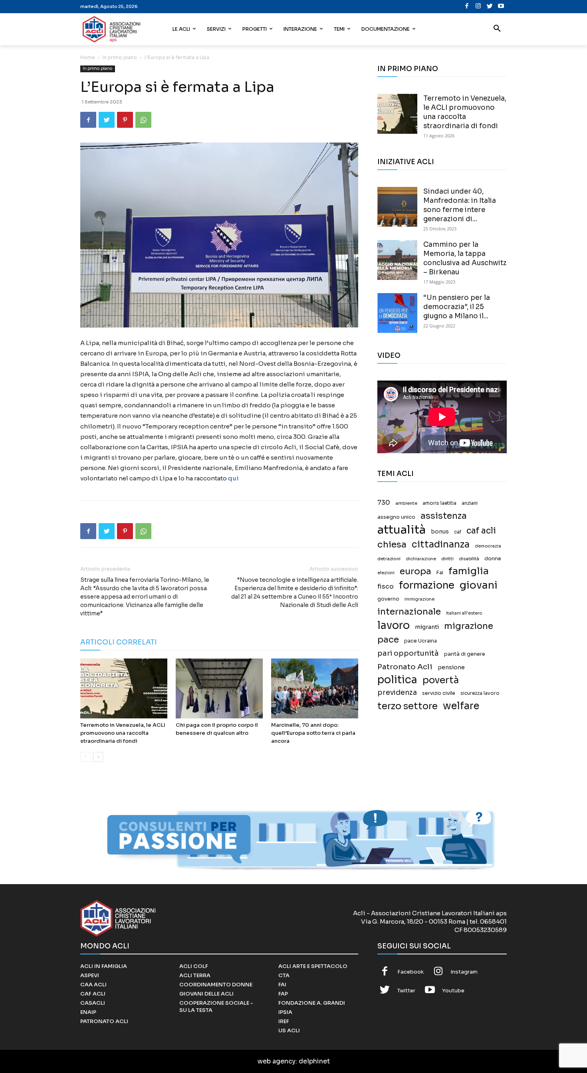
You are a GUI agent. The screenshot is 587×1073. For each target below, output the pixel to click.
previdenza (397, 692)
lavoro (393, 625)
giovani (479, 585)
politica (397, 680)
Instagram (464, 971)
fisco (385, 586)
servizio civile (438, 693)
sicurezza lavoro (480, 693)
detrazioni (389, 558)
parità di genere (464, 654)
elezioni (386, 572)
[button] (497, 29)
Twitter (406, 990)
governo (388, 599)
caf (457, 532)
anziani (470, 503)
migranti (427, 627)
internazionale (409, 611)
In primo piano (120, 57)
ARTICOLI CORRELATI (118, 642)
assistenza (443, 516)
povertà (440, 680)
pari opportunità (408, 653)
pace (388, 639)
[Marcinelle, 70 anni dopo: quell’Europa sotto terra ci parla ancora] (314, 688)
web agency (276, 1061)
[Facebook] (467, 6)
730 (383, 503)
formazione (426, 585)
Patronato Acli (404, 666)
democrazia (488, 546)
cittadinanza (441, 544)
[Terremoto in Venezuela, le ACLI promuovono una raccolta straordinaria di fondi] (123, 688)
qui (233, 478)
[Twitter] (490, 6)
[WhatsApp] (143, 120)
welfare (461, 706)
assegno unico (396, 517)
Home (87, 57)
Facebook (410, 971)
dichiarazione (421, 558)
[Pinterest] (125, 120)
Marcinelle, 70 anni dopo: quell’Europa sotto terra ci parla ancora (313, 733)
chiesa (392, 544)
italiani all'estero (464, 613)
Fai (439, 572)
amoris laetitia (439, 503)
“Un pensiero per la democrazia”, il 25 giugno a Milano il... (456, 307)
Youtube (453, 990)
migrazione (468, 626)
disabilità (469, 558)
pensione (451, 667)
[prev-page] (85, 757)
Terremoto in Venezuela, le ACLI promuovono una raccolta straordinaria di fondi (122, 733)
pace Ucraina (420, 641)
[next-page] (98, 757)
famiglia (468, 571)
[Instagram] (478, 6)
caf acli (481, 531)
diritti (447, 558)
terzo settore (407, 706)
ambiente (406, 503)
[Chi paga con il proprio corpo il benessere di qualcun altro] (219, 688)
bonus (440, 531)
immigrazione (419, 599)
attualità (401, 530)
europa (415, 571)
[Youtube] (501, 6)
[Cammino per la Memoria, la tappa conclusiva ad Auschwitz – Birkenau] (397, 260)
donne (492, 558)
